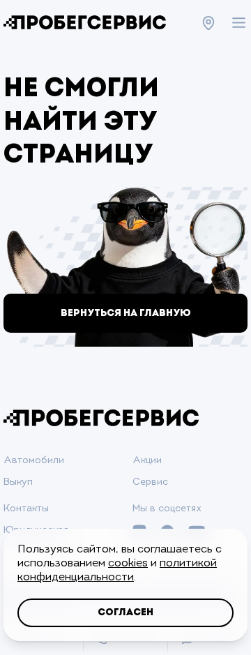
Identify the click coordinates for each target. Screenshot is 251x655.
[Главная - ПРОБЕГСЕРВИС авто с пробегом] (84, 22)
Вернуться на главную (126, 313)
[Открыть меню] (239, 22)
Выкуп (18, 482)
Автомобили (33, 461)
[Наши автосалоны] (208, 23)
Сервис (150, 482)
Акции (147, 461)
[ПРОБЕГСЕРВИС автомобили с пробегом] (101, 418)
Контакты (26, 509)
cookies (128, 563)
